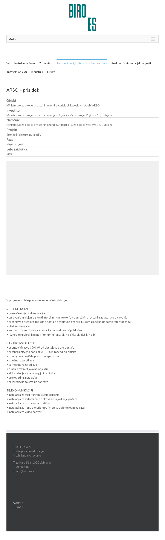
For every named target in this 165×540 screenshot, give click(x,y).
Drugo (51, 72)
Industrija (37, 72)
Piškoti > (18, 507)
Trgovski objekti (16, 72)
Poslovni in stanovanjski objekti (131, 63)
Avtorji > (18, 502)
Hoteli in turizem (24, 63)
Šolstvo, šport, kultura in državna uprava (82, 63)
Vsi (8, 63)
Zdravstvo (45, 63)
